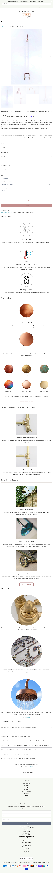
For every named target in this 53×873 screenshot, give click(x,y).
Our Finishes (26, 787)
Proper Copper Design (9, 862)
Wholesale (27, 795)
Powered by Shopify (46, 862)
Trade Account (26, 793)
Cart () (38, 7)
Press (26, 799)
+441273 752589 (26, 7)
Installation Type (4, 187)
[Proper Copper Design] (26, 16)
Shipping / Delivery (26, 849)
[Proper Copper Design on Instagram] (28, 11)
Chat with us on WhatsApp (6, 212)
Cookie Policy (26, 852)
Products (7, 26)
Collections (26, 789)
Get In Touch (26, 584)
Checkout (44, 7)
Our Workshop (26, 785)
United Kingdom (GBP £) (25, 858)
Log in (32, 7)
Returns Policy (26, 851)
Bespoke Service (26, 783)
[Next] (50, 56)
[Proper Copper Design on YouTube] (23, 11)
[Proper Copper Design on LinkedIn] (30, 11)
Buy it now (26, 205)
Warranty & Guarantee (26, 845)
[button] (26, 143)
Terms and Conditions (26, 846)
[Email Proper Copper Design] (33, 11)
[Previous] (2, 56)
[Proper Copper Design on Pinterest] (25, 11)
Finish (2, 175)
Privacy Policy (26, 848)
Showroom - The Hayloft (26, 791)
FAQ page (30, 766)
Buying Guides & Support (26, 842)
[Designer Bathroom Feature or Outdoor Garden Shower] (26, 56)
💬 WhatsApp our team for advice (14, 7)
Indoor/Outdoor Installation (6, 181)
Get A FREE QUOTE (26, 402)
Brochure (26, 801)
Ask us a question (26, 840)
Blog (26, 797)
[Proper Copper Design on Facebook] (20, 11)
